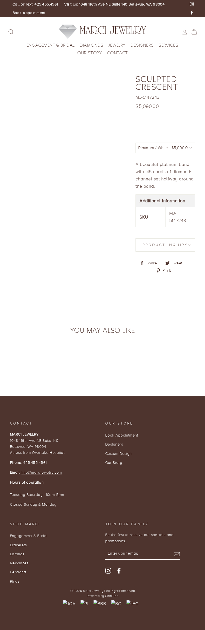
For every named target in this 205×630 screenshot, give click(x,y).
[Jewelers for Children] (132, 603)
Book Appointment (28, 13)
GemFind (111, 596)
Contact (117, 53)
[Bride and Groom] (116, 603)
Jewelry (117, 45)
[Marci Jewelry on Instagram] (108, 570)
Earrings (17, 554)
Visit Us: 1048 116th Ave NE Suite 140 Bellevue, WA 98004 (114, 4)
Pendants (18, 572)
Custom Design (118, 453)
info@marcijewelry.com (42, 472)
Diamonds (91, 45)
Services (168, 45)
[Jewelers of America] (69, 603)
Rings (15, 581)
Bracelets (18, 545)
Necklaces (19, 563)
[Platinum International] (84, 603)
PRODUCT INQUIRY (165, 245)
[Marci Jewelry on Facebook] (119, 570)
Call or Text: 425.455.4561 (35, 4)
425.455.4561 (35, 462)
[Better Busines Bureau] (100, 603)
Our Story (89, 53)
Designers (142, 45)
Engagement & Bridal (51, 45)
